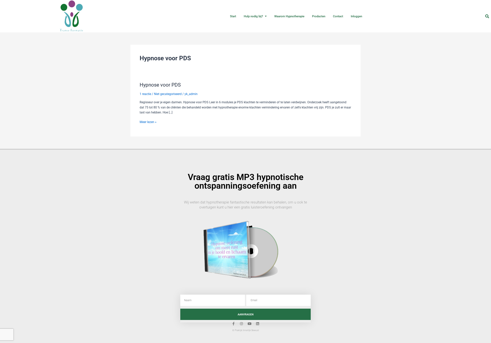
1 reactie (145, 94)
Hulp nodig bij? (253, 16)
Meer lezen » (148, 122)
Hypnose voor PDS (160, 85)
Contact (338, 16)
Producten (318, 16)
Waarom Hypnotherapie (289, 16)
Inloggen (356, 16)
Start (233, 16)
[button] (487, 16)
